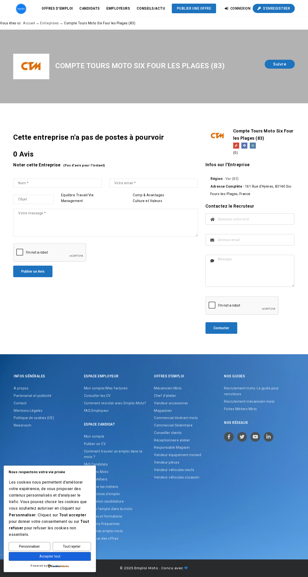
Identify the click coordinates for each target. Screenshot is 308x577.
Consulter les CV (97, 396)
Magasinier (163, 411)
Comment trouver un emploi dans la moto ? (113, 454)
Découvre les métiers (101, 487)
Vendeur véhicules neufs (174, 470)
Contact (20, 403)
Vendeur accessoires (171, 403)
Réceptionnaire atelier (172, 440)
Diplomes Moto (96, 472)
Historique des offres (101, 538)
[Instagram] (253, 146)
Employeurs (118, 8)
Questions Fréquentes (102, 524)
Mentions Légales (28, 411)
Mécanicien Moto (168, 388)
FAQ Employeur (96, 411)
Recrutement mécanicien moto (249, 401)
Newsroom (22, 425)
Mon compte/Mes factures (106, 388)
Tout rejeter (72, 546)
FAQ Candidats (96, 464)
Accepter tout (49, 556)
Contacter (221, 328)
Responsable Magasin (172, 447)
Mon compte (94, 436)
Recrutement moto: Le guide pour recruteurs (251, 391)
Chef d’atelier (165, 396)
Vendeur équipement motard (177, 455)
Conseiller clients (168, 433)
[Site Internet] (236, 146)
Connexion (239, 8)
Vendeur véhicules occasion (176, 477)
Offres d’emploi (57, 8)
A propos (21, 388)
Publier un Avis (33, 271)
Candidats (89, 8)
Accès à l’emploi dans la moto (108, 509)
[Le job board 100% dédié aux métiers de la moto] (20, 8)
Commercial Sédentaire (173, 425)
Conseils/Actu (151, 8)
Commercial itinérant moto (176, 418)
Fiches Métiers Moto (240, 409)
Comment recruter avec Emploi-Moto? (115, 403)
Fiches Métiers (96, 479)
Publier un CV (95, 444)
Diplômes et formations (103, 516)
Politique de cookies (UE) (34, 418)
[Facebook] (244, 146)
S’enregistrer (276, 8)
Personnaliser (29, 546)
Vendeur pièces (166, 462)
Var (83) (232, 179)
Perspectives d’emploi (102, 494)
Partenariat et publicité (32, 396)
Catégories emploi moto (103, 531)
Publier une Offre (194, 8)
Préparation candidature (104, 501)
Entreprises (49, 23)
